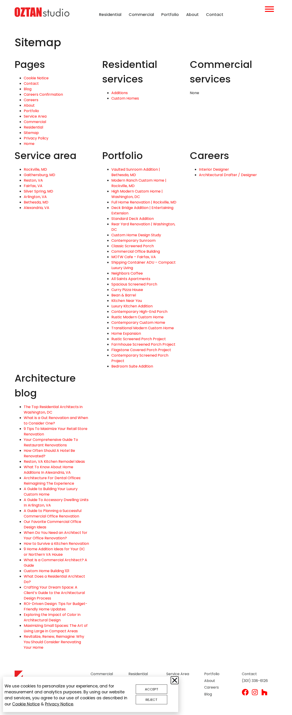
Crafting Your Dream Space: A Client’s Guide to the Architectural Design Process (54, 593)
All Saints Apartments (130, 278)
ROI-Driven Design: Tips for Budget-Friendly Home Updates (55, 606)
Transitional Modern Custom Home (142, 328)
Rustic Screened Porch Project (138, 339)
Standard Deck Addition (132, 218)
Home (29, 143)
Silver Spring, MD (38, 191)
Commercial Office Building (135, 251)
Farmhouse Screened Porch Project (143, 344)
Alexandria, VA (36, 207)
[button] (174, 680)
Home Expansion (126, 333)
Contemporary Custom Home (138, 322)
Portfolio (170, 14)
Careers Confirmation (43, 94)
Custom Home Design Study (136, 235)
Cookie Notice (36, 78)
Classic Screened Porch (132, 246)
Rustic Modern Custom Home (137, 317)
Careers (31, 100)
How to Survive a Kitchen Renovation (56, 543)
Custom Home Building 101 (46, 571)
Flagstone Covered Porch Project (141, 349)
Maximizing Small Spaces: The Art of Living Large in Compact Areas (56, 628)
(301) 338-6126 (255, 680)
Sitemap (31, 132)
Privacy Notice (59, 704)
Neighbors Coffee (127, 273)
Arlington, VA (35, 196)
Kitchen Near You (126, 300)
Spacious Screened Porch (134, 284)
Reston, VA (33, 180)
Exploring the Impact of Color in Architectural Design (52, 617)
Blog (27, 89)
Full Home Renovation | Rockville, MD (143, 202)
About (192, 14)
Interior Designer (214, 169)
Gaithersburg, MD (39, 174)
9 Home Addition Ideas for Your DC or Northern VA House (54, 551)
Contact (214, 14)
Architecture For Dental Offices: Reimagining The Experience (52, 480)
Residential (110, 14)
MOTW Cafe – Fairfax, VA (133, 257)
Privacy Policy (36, 138)
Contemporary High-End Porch (139, 311)
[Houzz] (264, 692)
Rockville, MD (35, 169)
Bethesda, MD (36, 202)
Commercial (141, 14)
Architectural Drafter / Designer (228, 174)
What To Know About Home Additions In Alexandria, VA (48, 469)
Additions (119, 92)
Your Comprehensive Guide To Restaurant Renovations (51, 442)
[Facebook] (245, 692)
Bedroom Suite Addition (132, 366)
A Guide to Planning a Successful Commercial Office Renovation (52, 513)
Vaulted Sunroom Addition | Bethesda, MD (135, 172)
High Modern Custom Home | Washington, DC (137, 194)
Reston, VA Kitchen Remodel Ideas (54, 461)
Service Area (35, 116)
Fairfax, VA (33, 185)
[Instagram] (254, 692)
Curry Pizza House (127, 289)
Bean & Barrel (123, 295)
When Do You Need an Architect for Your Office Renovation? (55, 535)
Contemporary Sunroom (133, 240)
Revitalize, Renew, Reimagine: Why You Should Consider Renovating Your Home (54, 642)
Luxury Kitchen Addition (132, 306)
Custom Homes (125, 98)
